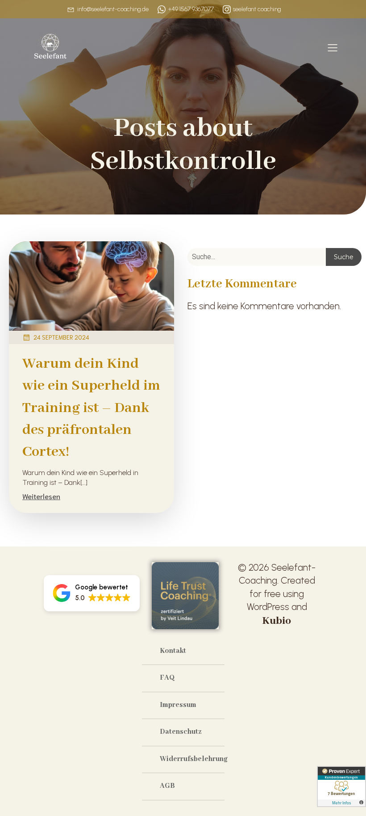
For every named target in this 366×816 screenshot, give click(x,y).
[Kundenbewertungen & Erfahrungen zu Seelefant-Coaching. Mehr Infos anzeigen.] (341, 786)
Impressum (178, 705)
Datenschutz (181, 732)
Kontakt (173, 651)
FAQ (167, 677)
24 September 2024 (61, 337)
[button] (92, 593)
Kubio (276, 621)
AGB (167, 786)
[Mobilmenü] (332, 47)
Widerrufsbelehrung (192, 759)
